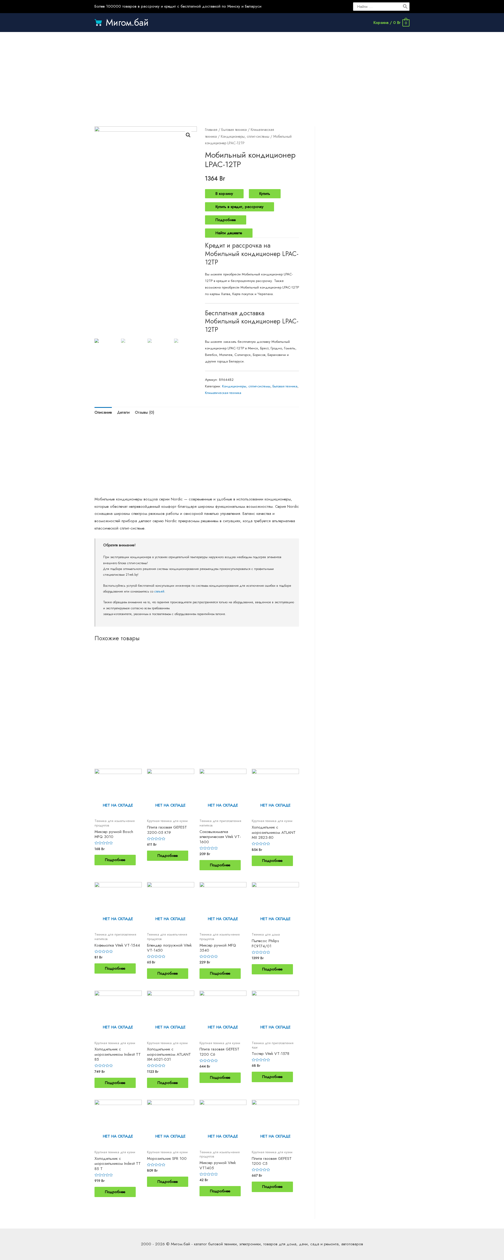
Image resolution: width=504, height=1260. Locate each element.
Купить (264, 193)
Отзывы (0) (144, 412)
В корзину (224, 193)
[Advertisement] (252, 74)
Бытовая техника (234, 129)
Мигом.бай (127, 22)
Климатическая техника (223, 392)
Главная (211, 129)
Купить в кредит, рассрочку (240, 207)
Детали (123, 412)
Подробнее (226, 220)
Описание (103, 412)
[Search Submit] (405, 6)
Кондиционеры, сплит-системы (245, 136)
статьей (159, 591)
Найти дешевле (229, 233)
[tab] (103, 412)
